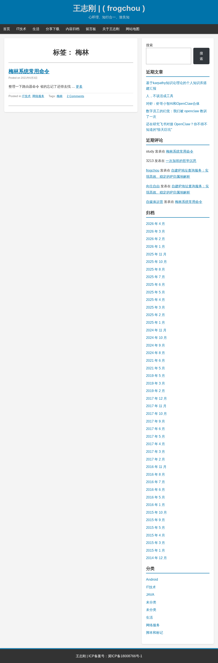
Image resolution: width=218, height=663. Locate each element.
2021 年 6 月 (155, 360)
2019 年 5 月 (155, 375)
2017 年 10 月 (156, 413)
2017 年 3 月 (155, 451)
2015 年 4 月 (155, 535)
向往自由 (153, 186)
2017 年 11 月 (156, 406)
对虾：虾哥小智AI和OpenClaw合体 (172, 103)
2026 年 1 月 (155, 246)
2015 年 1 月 (155, 550)
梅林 (60, 96)
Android (152, 579)
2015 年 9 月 (155, 520)
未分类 (151, 602)
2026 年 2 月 (155, 239)
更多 (79, 86)
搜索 (149, 45)
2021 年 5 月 (155, 368)
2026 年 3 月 (155, 231)
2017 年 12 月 (156, 398)
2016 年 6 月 (155, 489)
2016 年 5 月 (155, 497)
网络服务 (38, 96)
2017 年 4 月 (155, 444)
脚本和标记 (154, 632)
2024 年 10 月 (156, 338)
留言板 (91, 29)
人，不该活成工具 (159, 96)
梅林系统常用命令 (29, 71)
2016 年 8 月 (155, 474)
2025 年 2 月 (155, 315)
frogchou (152, 170)
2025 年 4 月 (155, 300)
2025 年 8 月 (155, 269)
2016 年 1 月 (155, 505)
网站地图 (132, 29)
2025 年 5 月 (155, 292)
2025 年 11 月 (156, 254)
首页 (6, 29)
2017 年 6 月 (155, 429)
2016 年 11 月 (156, 467)
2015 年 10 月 (156, 512)
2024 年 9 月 (155, 345)
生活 (36, 29)
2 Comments (75, 96)
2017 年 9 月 (155, 421)
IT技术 (21, 29)
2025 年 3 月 (155, 307)
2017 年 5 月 (155, 436)
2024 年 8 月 (155, 353)
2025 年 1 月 (155, 322)
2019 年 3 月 (155, 383)
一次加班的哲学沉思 (181, 161)
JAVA (150, 594)
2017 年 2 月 (155, 459)
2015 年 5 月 (155, 527)
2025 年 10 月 (156, 262)
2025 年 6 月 (155, 284)
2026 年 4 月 (155, 224)
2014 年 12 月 (156, 558)
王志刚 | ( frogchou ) (109, 8)
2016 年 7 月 (155, 482)
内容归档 (72, 29)
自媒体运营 (154, 202)
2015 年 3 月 (155, 543)
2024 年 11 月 (156, 330)
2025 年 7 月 (155, 277)
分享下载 (52, 29)
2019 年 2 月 (155, 391)
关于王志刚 (110, 29)
